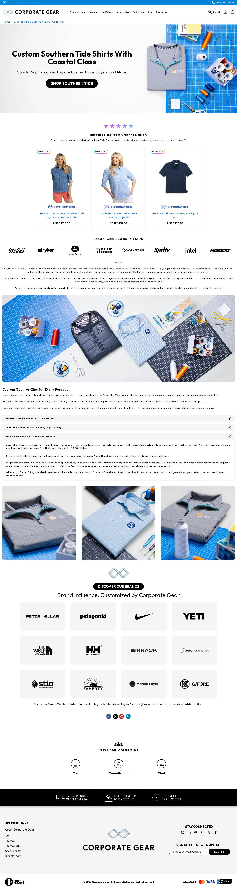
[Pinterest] (202, 832)
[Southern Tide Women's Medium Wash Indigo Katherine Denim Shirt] (62, 177)
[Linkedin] (189, 832)
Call (75, 773)
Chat (161, 773)
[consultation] (118, 764)
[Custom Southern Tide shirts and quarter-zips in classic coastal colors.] (119, 523)
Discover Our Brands (118, 586)
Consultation (118, 773)
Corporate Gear (101, 881)
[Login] (225, 12)
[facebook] (108, 716)
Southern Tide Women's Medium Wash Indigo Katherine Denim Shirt (62, 215)
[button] (116, 262)
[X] (209, 832)
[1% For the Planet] (14, 882)
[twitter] (115, 716)
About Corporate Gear (19, 829)
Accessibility (13, 851)
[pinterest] (121, 716)
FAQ (8, 836)
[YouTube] (195, 832)
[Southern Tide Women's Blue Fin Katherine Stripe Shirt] (118, 177)
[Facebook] (215, 832)
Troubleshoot (13, 856)
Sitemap (10, 841)
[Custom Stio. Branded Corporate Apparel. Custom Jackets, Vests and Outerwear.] (42, 684)
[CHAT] (161, 764)
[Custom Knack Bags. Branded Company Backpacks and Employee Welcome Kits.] (144, 650)
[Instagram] (182, 832)
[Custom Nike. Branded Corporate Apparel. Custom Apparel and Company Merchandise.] (144, 616)
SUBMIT (219, 851)
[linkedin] (128, 716)
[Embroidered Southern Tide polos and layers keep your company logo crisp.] (39, 523)
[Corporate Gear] (118, 839)
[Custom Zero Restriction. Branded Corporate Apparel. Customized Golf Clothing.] (194, 650)
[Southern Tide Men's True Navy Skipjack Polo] (175, 177)
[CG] (30, 12)
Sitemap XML (13, 846)
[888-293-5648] (75, 764)
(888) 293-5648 (225, 2)
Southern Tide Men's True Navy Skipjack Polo (175, 215)
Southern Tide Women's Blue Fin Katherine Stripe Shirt (118, 215)
